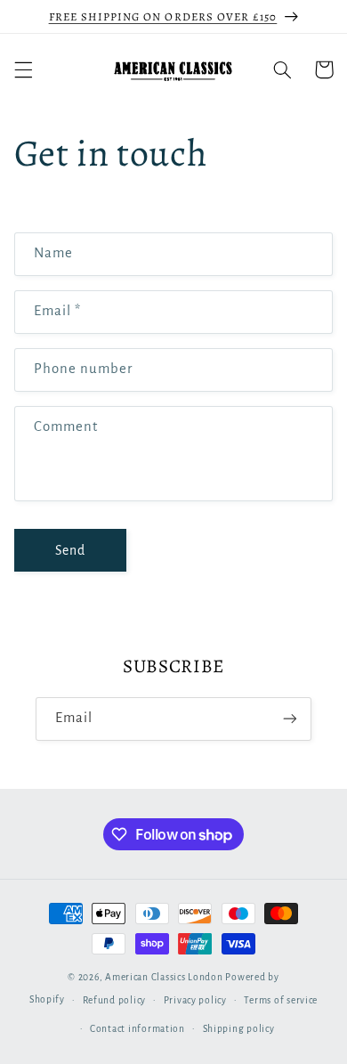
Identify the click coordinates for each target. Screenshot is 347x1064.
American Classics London (164, 977)
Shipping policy (239, 1029)
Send (70, 550)
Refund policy (115, 1000)
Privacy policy (195, 1000)
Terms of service (281, 1000)
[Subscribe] (290, 719)
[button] (23, 69)
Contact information (137, 1029)
